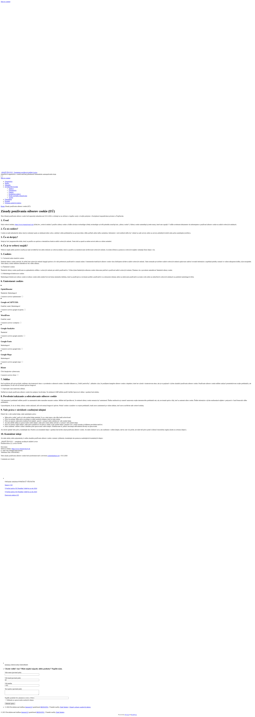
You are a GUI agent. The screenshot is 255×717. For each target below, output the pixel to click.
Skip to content (5, 1)
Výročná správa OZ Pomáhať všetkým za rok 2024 (21, 488)
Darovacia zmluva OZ (12, 495)
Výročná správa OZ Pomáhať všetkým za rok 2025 (21, 492)
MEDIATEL (44, 707)
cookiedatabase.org (53, 456)
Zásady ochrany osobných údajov (80, 707)
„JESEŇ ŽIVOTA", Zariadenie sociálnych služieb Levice (19, 172)
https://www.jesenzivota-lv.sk (24, 224)
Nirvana (127, 714)
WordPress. (134, 714)
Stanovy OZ (9, 485)
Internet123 (28, 707)
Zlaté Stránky (64, 707)
